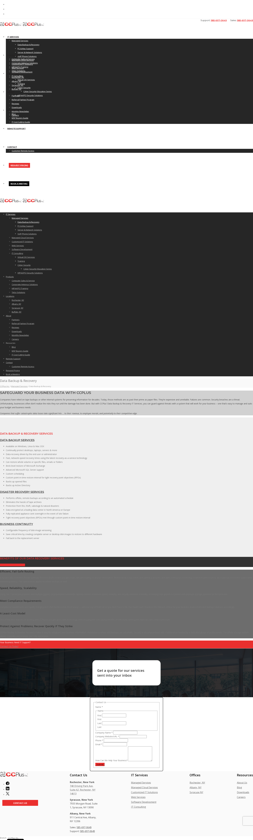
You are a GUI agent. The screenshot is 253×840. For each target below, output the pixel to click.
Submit (99, 764)
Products (12, 55)
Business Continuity (16, 524)
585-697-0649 (219, 20)
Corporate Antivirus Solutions (25, 63)
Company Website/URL (107, 736)
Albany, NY (16, 81)
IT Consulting (17, 253)
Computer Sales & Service (23, 59)
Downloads (17, 107)
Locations (13, 74)
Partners (15, 95)
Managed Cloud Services (23, 237)
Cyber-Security (24, 87)
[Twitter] (7, 794)
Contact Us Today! (9, 646)
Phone (99, 740)
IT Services (13, 37)
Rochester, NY (18, 77)
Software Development (22, 249)
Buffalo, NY (16, 89)
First (99, 715)
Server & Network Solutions (30, 52)
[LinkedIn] (7, 789)
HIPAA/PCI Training (20, 67)
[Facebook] (7, 784)
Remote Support (16, 129)
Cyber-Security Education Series (37, 91)
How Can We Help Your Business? (111, 760)
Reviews (15, 103)
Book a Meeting (19, 184)
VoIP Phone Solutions (27, 56)
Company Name (104, 732)
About (10, 92)
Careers (15, 339)
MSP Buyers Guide (20, 118)
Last (99, 723)
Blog (14, 114)
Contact (12, 147)
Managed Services (20, 40)
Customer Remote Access (23, 150)
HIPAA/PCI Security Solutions (30, 95)
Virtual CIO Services (26, 79)
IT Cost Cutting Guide (21, 122)
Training (21, 261)
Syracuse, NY (17, 85)
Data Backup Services (17, 440)
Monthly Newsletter (20, 335)
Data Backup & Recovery (28, 44)
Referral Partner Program (23, 99)
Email (98, 744)
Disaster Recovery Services (22, 492)
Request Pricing (19, 165)
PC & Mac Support (25, 48)
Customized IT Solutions (22, 241)
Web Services (18, 245)
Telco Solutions (18, 70)
